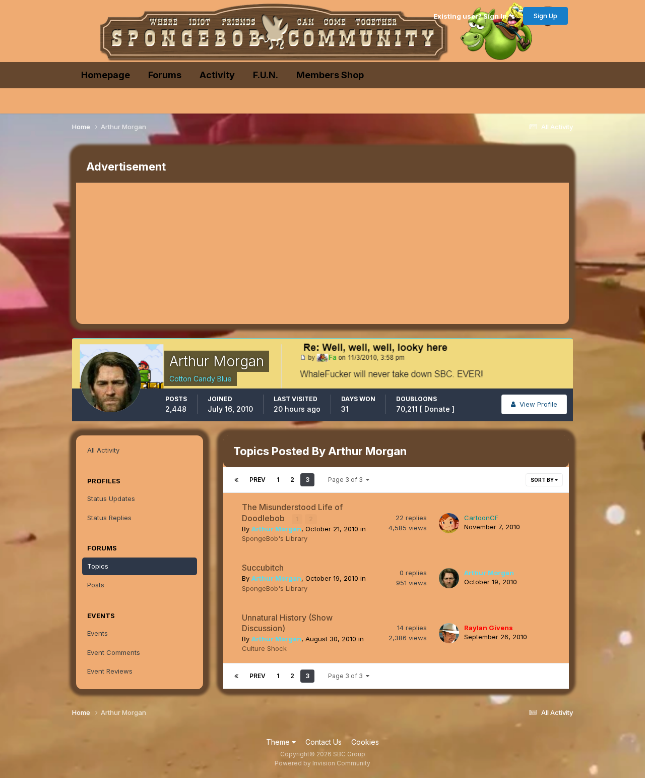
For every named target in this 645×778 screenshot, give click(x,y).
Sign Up (545, 16)
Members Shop (330, 75)
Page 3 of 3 (347, 479)
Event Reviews (110, 671)
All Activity (103, 450)
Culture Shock (264, 648)
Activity (217, 75)
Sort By (543, 480)
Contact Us (323, 742)
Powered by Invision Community (322, 763)
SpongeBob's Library (274, 538)
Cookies (365, 742)
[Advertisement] (259, 253)
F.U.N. (265, 75)
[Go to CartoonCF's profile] (449, 523)
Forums (164, 75)
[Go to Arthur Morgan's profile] (449, 578)
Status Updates (111, 498)
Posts (95, 585)
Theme (279, 742)
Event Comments (113, 652)
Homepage (105, 75)
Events (97, 633)
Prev (257, 479)
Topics (97, 566)
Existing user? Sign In (471, 16)
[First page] (236, 479)
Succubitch (263, 568)
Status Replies (109, 518)
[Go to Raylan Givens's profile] (449, 633)
